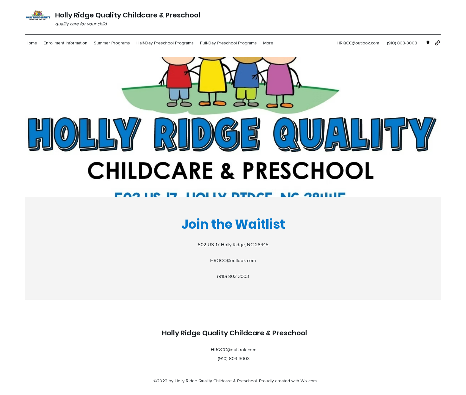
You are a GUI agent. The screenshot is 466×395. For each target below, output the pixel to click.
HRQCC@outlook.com (358, 42)
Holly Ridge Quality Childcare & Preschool (127, 15)
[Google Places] (428, 43)
